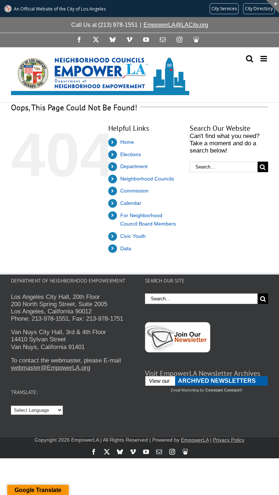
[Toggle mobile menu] (264, 58)
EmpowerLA (195, 440)
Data (125, 248)
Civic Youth (133, 236)
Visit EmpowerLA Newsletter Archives (202, 373)
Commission (134, 191)
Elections (130, 154)
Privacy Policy (228, 440)
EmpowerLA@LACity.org (175, 25)
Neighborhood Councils (147, 179)
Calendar (130, 203)
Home (127, 142)
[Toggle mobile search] (249, 58)
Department (133, 166)
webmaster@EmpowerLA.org (50, 367)
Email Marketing (185, 390)
